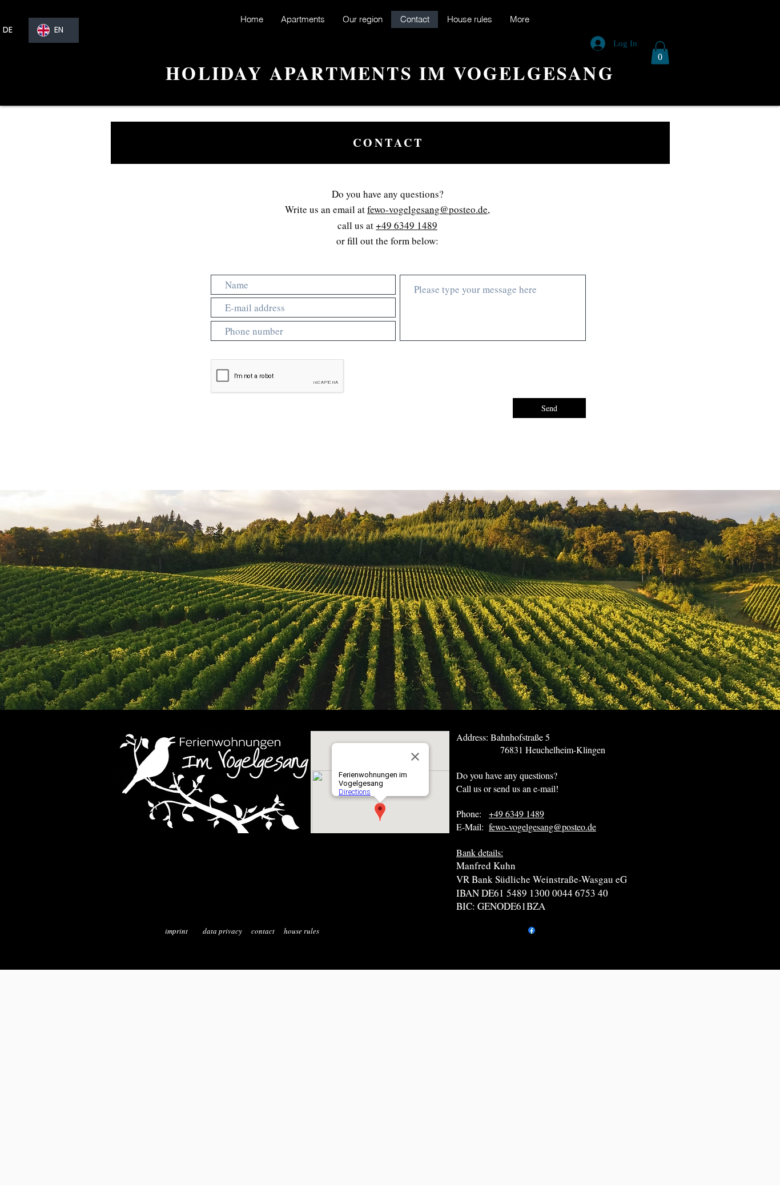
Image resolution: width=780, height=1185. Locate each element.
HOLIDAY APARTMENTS (292, 72)
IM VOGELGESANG (516, 72)
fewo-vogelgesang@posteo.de (427, 209)
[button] (660, 53)
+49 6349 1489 (406, 225)
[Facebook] (531, 930)
